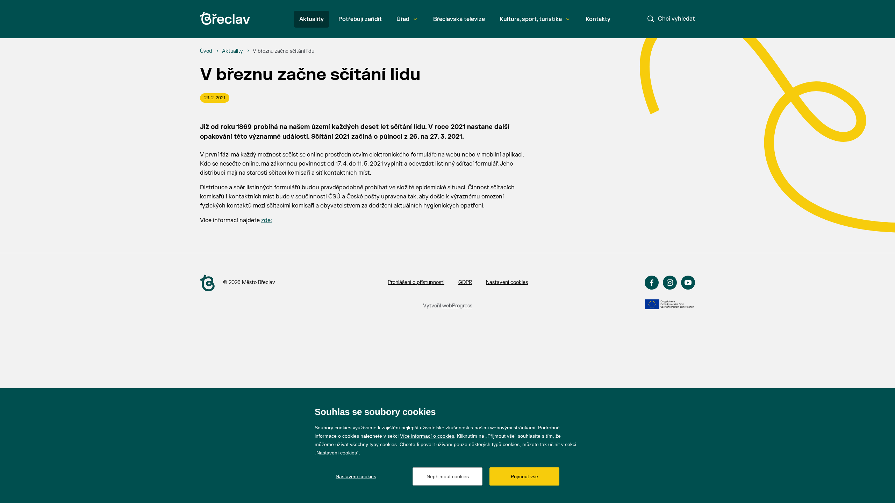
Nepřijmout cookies (448, 476)
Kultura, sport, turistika (531, 19)
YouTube (688, 283)
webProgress (457, 306)
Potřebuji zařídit (360, 19)
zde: (266, 220)
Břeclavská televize (459, 19)
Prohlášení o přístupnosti (416, 282)
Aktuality (311, 19)
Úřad (402, 19)
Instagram (670, 283)
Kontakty (598, 19)
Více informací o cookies (427, 436)
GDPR (465, 282)
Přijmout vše (524, 476)
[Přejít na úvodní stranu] (207, 283)
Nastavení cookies (507, 282)
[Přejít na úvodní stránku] (225, 18)
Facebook (652, 283)
